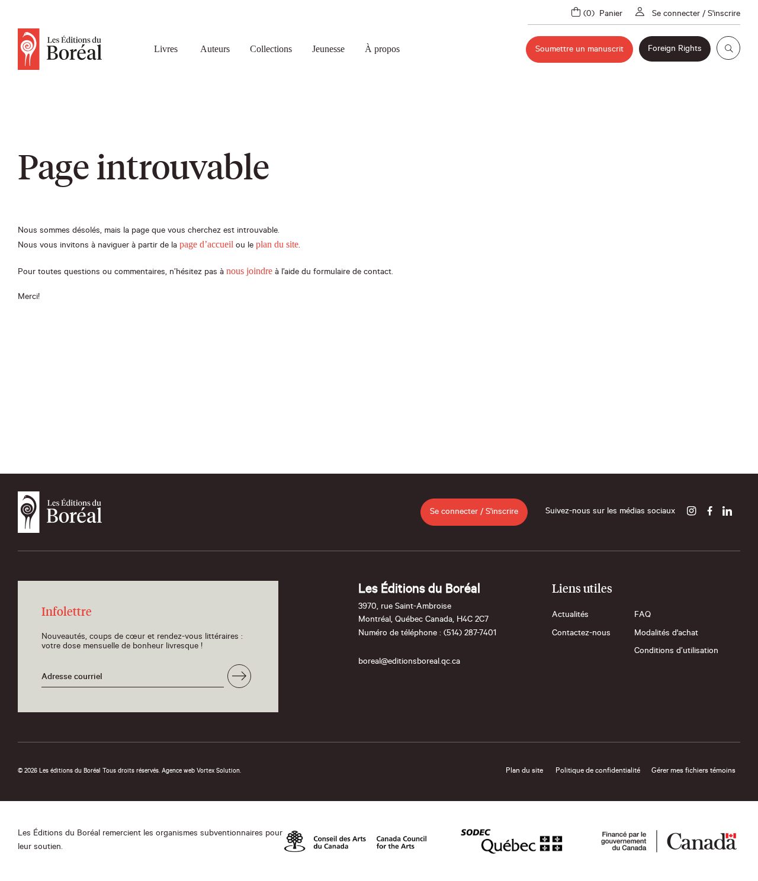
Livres (166, 49)
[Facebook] (709, 512)
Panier (610, 15)
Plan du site (524, 771)
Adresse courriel (71, 678)
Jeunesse (328, 49)
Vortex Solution (218, 771)
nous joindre (249, 271)
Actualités (570, 615)
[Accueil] (60, 49)
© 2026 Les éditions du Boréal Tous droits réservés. (89, 771)
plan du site (277, 244)
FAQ (642, 615)
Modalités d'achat (666, 634)
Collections (271, 49)
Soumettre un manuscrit (579, 50)
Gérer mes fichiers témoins (693, 771)
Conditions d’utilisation (676, 652)
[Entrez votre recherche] (728, 48)
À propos (382, 49)
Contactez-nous (581, 634)
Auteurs (215, 49)
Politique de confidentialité (597, 771)
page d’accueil (206, 244)
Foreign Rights (675, 49)
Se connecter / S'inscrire (696, 15)
